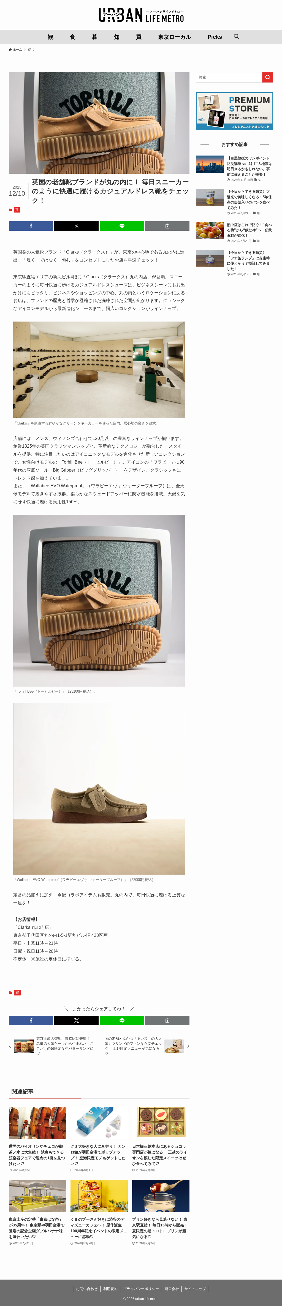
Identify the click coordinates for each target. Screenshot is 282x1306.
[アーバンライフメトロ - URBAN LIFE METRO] (141, 15)
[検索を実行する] (267, 77)
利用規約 (110, 1289)
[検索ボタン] (236, 37)
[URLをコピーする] (167, 226)
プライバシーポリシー (141, 1289)
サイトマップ (195, 1289)
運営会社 (172, 1289)
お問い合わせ (86, 1289)
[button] (31, 226)
